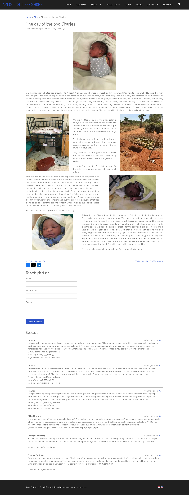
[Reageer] (159, 340)
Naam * (29, 279)
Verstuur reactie (35, 322)
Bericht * (30, 302)
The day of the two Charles (53, 17)
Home (28, 17)
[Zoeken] (179, 4)
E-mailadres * (32, 290)
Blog (36, 17)
